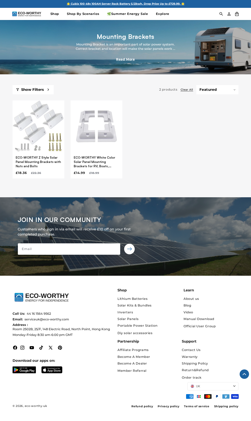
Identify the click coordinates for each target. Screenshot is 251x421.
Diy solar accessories (135, 333)
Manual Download (199, 319)
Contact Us (191, 350)
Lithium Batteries (132, 299)
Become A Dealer (132, 363)
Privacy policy (168, 406)
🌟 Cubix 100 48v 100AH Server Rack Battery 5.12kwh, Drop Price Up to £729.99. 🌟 (126, 3)
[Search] (221, 14)
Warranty (190, 357)
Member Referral (131, 371)
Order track (192, 377)
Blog (187, 305)
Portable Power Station (137, 325)
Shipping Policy (195, 363)
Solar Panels (127, 319)
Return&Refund (195, 370)
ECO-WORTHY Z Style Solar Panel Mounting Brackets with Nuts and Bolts (38, 161)
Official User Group (200, 326)
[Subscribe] (129, 249)
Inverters (125, 312)
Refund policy (142, 406)
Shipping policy (226, 406)
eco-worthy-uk (36, 406)
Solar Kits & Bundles (134, 305)
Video (188, 312)
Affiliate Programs (133, 350)
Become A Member (133, 357)
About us (191, 299)
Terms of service (196, 406)
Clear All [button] (187, 89)
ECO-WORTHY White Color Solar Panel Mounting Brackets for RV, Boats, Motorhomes (94, 161)
